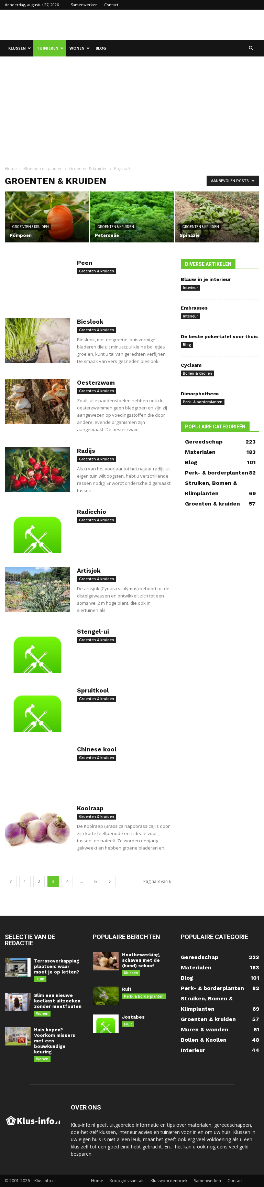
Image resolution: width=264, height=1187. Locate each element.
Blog (101, 48)
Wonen (77, 48)
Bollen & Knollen (197, 373)
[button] (251, 48)
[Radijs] (37, 469)
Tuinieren (47, 48)
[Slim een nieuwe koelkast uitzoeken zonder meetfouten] (18, 1002)
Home (11, 168)
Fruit (128, 1024)
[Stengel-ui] (37, 650)
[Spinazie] (217, 217)
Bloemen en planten (43, 168)
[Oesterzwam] (37, 401)
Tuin (40, 979)
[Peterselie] (132, 217)
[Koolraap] (37, 827)
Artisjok (89, 570)
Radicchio (91, 511)
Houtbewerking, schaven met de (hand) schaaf (141, 960)
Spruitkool (93, 690)
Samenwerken (84, 4)
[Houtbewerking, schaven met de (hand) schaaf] (106, 961)
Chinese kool (97, 749)
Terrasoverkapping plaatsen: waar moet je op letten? (56, 966)
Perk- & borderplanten (202, 401)
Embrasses (194, 308)
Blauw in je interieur (206, 279)
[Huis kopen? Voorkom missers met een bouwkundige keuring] (18, 1036)
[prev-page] (10, 881)
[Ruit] (106, 996)
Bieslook (90, 321)
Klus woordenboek (169, 1181)
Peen (84, 262)
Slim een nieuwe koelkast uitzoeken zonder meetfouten (57, 1001)
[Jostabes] (106, 1023)
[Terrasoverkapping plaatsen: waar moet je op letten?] (18, 967)
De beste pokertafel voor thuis (219, 336)
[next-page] (110, 881)
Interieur (190, 287)
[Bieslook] (37, 340)
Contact (111, 4)
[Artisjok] (37, 589)
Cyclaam (191, 365)
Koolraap (90, 808)
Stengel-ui (93, 631)
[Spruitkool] (37, 709)
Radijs (86, 450)
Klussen (17, 48)
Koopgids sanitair (127, 1181)
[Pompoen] (47, 217)
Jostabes (133, 1017)
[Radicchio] (37, 530)
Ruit (127, 989)
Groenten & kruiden (88, 168)
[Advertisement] (178, 24)
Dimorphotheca (200, 393)
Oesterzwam (96, 382)
